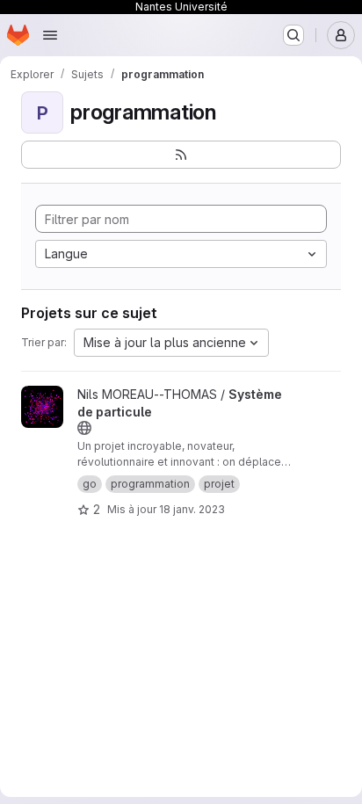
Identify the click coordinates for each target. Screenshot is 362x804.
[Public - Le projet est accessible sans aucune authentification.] (84, 428)
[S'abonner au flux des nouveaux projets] (181, 155)
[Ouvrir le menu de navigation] (50, 35)
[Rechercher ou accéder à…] (293, 35)
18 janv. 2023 (192, 509)
